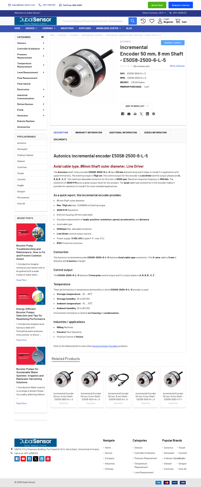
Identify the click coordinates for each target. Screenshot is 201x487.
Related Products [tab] (66, 358)
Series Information (155, 132)
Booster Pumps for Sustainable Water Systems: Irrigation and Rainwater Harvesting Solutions (30, 375)
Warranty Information (88, 132)
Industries (67, 28)
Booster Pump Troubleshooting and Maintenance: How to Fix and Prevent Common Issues (30, 252)
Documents (60, 139)
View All (21, 203)
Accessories (23, 127)
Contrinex (22, 167)
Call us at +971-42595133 (26, 453)
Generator (22, 115)
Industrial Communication (25, 97)
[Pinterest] (153, 114)
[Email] (129, 114)
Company (48, 28)
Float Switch (24, 83)
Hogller (20, 185)
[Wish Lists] (152, 21)
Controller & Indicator (28, 48)
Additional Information (123, 132)
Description (61, 132)
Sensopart (22, 149)
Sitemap (109, 468)
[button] (136, 106)
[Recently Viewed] (143, 21)
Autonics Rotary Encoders (105, 346)
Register (168, 21)
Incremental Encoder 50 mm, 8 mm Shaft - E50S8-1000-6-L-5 (146, 396)
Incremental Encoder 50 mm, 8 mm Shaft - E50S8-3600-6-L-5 (63, 396)
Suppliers (85, 28)
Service (30, 28)
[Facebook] (122, 114)
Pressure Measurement (24, 56)
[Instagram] (29, 458)
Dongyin (21, 191)
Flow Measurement (27, 78)
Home (17, 28)
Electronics (23, 89)
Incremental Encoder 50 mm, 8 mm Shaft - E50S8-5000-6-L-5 (118, 396)
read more (21, 279)
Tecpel (20, 173)
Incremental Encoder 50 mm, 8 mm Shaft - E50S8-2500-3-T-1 (173, 396)
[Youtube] (23, 458)
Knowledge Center (107, 28)
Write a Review (177, 65)
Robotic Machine (26, 121)
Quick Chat (157, 5)
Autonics (21, 142)
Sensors (21, 43)
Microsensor (23, 197)
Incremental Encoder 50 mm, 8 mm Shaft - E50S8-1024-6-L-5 (91, 396)
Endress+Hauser (25, 155)
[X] (141, 114)
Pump (20, 109)
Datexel (21, 161)
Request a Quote (181, 5)
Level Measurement (27, 72)
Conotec (21, 179)
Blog (129, 28)
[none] (84, 72)
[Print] (135, 114)
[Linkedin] (147, 114)
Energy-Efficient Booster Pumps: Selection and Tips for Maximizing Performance (30, 313)
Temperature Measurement (24, 65)
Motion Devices (25, 104)
